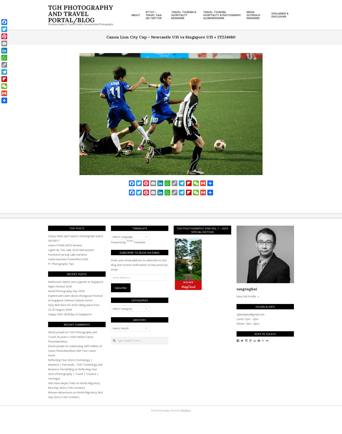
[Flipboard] (4, 79)
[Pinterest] (4, 36)
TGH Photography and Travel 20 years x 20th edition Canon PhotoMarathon (72, 336)
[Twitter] (4, 29)
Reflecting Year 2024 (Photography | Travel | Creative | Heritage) (73, 373)
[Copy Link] (4, 64)
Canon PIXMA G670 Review (65, 245)
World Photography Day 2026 (66, 291)
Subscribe (121, 288)
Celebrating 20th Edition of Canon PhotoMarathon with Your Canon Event (75, 350)
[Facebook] (4, 22)
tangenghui (247, 289)
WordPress (185, 410)
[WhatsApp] (4, 57)
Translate (139, 242)
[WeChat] (4, 86)
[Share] (4, 100)
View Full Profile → (248, 296)
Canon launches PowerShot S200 (68, 259)
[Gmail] (4, 93)
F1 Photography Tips (61, 264)
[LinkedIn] (4, 50)
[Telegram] (4, 72)
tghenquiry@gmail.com (250, 314)
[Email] (4, 43)
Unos (167, 410)
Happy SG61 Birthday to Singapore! (70, 314)
